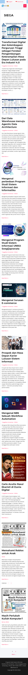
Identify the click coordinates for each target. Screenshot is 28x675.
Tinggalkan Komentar (7, 66)
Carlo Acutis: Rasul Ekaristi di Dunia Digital (12, 487)
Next (14, 654)
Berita (3, 622)
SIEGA (16, 66)
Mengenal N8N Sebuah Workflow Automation (12, 416)
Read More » (5, 93)
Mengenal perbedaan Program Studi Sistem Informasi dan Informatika (13, 184)
